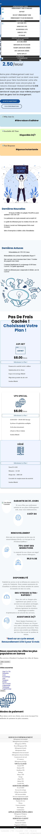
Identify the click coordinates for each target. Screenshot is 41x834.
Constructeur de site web (20, 757)
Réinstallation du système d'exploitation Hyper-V (19, 256)
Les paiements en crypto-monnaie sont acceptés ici (20, 218)
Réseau (20, 803)
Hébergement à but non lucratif (20, 752)
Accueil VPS (20, 765)
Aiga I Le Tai (6, 671)
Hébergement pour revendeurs (20, 741)
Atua (3, 678)
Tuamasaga (5, 687)
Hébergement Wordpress (20, 814)
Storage (21, 777)
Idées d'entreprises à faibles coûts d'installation (19, 230)
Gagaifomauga (6, 689)
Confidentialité (5, 831)
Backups (20, 772)
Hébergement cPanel (20, 750)
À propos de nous (20, 801)
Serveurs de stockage (20, 790)
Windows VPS (20, 768)
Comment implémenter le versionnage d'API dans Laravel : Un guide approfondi (20, 265)
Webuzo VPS (20, 774)
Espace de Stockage (20, 38)
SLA (26, 831)
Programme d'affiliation (20, 825)
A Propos (20, 56)
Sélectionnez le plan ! (20, 362)
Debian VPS (20, 781)
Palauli (4, 682)
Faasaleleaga (6, 676)
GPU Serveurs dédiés (20, 794)
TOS (12, 831)
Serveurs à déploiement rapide (20, 796)
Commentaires (20, 809)
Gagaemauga (6, 685)
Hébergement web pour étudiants (20, 755)
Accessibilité (19, 831)
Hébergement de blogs (20, 761)
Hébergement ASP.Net (20, 743)
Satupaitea (5, 673)
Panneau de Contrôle (20, 822)
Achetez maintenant (10, 101)
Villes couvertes (5, 662)
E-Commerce (20, 759)
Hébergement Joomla (20, 816)
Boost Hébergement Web (20, 746)
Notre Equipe (20, 807)
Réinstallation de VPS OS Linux (19, 252)
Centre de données (20, 805)
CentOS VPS (20, 783)
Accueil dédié (20, 787)
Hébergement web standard (20, 739)
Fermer (3, 690)
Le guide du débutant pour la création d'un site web (20, 222)
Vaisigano (5, 680)
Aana (4, 675)
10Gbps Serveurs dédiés (20, 792)
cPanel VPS (20, 779)
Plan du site (33, 831)
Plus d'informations (12, 106)
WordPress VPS (20, 770)
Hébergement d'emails (20, 748)
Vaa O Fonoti (6, 683)
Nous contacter (20, 820)
